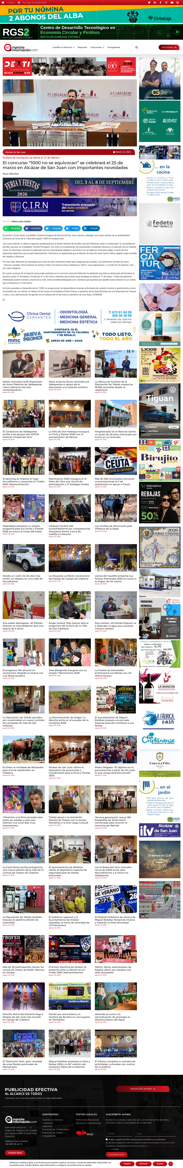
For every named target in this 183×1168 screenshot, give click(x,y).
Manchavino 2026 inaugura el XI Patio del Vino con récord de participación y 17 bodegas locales (69, 481)
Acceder (159, 862)
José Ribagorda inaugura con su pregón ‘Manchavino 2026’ (68, 671)
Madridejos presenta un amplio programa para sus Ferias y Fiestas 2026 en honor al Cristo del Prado (23, 529)
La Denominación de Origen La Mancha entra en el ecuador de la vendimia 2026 (68, 720)
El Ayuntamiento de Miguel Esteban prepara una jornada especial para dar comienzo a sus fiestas (114, 721)
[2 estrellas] (5, 221)
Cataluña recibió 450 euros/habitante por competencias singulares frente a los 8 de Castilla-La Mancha (69, 530)
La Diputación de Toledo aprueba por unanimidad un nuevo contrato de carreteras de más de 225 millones (23, 721)
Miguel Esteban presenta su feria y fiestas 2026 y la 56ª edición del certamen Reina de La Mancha (69, 1064)
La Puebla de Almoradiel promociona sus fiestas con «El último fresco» (113, 673)
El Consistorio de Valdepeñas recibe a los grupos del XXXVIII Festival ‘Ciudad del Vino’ (21, 434)
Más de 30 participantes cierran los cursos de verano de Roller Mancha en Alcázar (23, 970)
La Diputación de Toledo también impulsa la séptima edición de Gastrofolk (22, 920)
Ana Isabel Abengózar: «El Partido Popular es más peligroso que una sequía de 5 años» (23, 626)
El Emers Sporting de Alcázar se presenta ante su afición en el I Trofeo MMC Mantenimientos (67, 970)
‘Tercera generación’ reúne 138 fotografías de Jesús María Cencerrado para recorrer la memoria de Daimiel (113, 821)
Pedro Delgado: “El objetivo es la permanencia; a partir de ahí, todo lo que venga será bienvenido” (115, 770)
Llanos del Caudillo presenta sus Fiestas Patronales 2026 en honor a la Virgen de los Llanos (115, 579)
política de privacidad (133, 1139)
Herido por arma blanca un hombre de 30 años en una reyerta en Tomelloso (69, 1017)
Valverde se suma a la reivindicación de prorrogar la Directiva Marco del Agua (112, 1017)
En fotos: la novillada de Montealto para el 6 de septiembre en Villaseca (23, 770)
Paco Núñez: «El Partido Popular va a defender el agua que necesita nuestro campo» (115, 626)
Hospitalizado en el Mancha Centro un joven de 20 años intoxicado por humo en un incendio (116, 434)
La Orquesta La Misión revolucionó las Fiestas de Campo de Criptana (69, 577)
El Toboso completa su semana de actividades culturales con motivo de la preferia (115, 1064)
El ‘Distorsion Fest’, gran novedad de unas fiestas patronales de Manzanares (22, 1064)
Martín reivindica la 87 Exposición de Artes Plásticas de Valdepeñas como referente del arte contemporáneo (22, 385)
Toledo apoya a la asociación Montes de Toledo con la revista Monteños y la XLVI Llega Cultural (68, 820)
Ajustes (160, 1164)
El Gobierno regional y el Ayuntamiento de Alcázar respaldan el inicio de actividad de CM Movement (69, 921)
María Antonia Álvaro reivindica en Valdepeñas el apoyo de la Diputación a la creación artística (69, 384)
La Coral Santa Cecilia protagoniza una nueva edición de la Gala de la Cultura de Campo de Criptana (23, 870)
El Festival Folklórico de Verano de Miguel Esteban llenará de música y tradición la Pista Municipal (115, 920)
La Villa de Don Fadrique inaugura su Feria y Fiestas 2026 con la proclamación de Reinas (69, 434)
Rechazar (144, 1164)
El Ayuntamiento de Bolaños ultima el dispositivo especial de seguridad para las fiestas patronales (68, 871)
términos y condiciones (155, 1139)
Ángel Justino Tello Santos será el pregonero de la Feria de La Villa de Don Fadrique (68, 626)
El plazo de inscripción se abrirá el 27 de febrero (31, 157)
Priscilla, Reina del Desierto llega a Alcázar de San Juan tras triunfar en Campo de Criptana (23, 1017)
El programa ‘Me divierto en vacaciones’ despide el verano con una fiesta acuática (23, 673)
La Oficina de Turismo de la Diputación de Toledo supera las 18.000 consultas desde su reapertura (114, 385)
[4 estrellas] (8, 221)
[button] (63, 47)
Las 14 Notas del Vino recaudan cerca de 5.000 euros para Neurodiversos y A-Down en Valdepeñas (113, 871)
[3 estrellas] (7, 221)
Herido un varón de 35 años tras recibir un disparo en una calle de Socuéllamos (23, 579)
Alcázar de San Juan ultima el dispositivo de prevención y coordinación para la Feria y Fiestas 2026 (69, 771)
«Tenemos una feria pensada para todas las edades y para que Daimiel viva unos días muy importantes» (22, 821)
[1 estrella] (3, 221)
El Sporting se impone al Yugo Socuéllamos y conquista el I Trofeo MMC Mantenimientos (24, 481)
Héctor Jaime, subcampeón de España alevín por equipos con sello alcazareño (113, 970)
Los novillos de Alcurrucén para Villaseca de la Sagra (113, 527)
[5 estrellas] (10, 221)
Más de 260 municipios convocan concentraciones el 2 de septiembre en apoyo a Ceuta (114, 481)
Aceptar (127, 1164)
